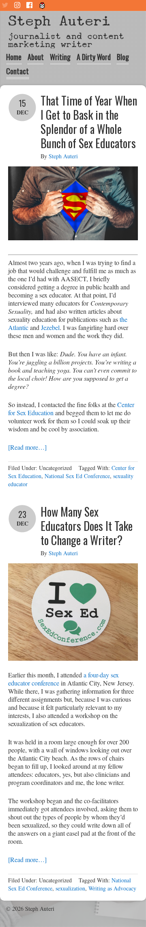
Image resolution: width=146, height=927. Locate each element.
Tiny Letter (43, 5)
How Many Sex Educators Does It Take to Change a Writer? (87, 525)
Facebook (30, 5)
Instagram (18, 5)
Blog (123, 57)
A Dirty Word (94, 57)
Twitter (6, 5)
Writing (60, 57)
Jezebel (50, 327)
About (36, 57)
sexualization (70, 888)
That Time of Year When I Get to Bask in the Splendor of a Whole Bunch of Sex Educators (89, 121)
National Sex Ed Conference (77, 476)
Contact (17, 71)
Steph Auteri (59, 21)
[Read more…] (27, 447)
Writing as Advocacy (112, 888)
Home (13, 57)
